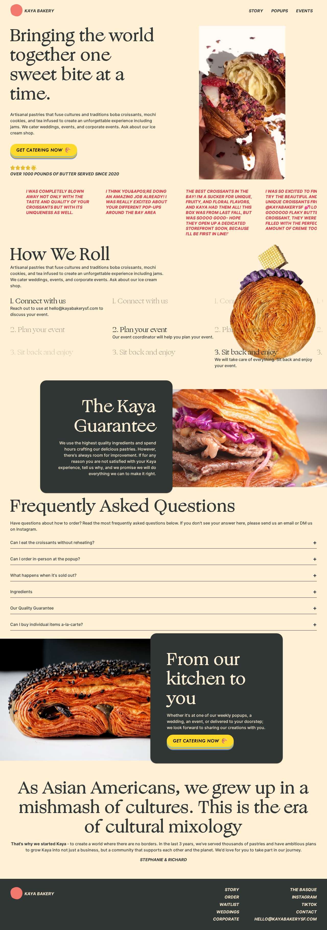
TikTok (309, 904)
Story (232, 889)
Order (232, 897)
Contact (306, 911)
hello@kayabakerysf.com (285, 919)
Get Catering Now (39, 150)
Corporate (226, 919)
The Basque (303, 889)
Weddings (227, 911)
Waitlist (229, 904)
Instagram (304, 897)
